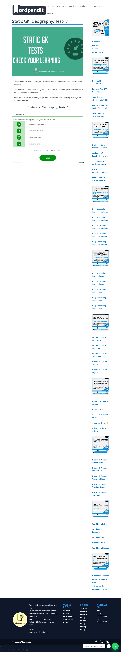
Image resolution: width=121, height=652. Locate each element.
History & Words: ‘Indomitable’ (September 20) (99, 477)
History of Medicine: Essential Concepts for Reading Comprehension (100, 171)
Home (38, 6)
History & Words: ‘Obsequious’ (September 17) (99, 461)
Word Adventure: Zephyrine (99, 354)
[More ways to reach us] (109, 646)
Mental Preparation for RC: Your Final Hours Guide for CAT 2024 (100, 107)
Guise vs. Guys (98, 409)
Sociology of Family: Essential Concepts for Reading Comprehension (99, 154)
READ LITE (96, 45)
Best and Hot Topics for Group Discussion (99, 82)
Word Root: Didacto (100, 548)
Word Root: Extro (99, 524)
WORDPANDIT (98, 52)
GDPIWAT (96, 41)
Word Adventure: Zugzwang (99, 338)
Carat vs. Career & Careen (100, 402)
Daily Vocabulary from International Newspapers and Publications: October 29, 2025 (100, 243)
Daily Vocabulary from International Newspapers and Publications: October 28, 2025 (100, 227)
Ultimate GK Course (100, 576)
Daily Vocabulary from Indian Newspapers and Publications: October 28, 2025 (99, 291)
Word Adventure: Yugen (99, 371)
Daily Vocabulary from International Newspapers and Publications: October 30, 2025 (100, 219)
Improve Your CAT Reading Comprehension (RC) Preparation (99, 90)
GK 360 (95, 49)
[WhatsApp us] (115, 646)
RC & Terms (68, 616)
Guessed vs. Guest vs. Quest (100, 416)
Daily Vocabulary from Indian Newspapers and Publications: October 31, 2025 (99, 274)
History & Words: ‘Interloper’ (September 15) (99, 494)
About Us (50, 13)
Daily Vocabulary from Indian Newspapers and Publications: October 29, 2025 (99, 307)
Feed (47, 6)
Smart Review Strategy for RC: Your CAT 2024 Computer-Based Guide (99, 115)
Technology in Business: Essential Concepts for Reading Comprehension (100, 163)
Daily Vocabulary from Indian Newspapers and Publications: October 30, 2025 (99, 283)
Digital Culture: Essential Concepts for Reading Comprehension (100, 146)
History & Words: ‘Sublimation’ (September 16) (99, 486)
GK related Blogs (99, 586)
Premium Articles (99, 589)
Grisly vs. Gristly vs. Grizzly (100, 429)
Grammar (96, 6)
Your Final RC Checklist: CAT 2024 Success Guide (100, 98)
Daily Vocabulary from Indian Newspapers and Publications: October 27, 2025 (99, 299)
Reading (83, 6)
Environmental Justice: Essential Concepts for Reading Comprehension (99, 179)
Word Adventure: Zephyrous (99, 346)
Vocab (71, 6)
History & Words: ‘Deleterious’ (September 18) (99, 469)
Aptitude (40, 13)
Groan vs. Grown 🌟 (100, 423)
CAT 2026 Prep (58, 6)
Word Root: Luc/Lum (97, 530)
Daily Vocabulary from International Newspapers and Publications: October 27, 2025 (100, 235)
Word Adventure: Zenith (99, 363)
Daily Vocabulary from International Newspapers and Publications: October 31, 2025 (100, 210)
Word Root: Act (98, 543)
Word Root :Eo (98, 537)
